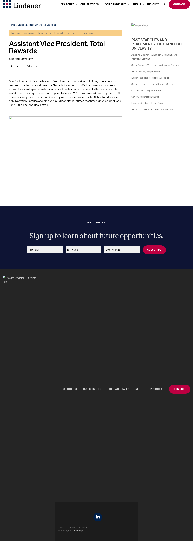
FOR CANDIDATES (118, 389)
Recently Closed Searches (42, 25)
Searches (22, 25)
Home (12, 25)
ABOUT (139, 389)
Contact (179, 389)
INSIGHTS (156, 389)
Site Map (78, 530)
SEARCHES (70, 389)
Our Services (92, 389)
